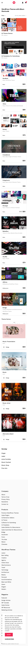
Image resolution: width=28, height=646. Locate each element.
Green (3, 584)
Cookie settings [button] (9, 639)
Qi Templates (5, 525)
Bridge (7, 347)
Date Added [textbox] (22, 15)
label (3, 456)
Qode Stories (5, 605)
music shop (5, 465)
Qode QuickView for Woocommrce (11, 530)
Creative (3, 558)
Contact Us (4, 504)
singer (3, 453)
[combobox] (19, 15)
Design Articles (5, 600)
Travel (3, 567)
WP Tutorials (5, 603)
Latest (3, 553)
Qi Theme (4, 520)
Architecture (5, 572)
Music (4, 84)
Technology (4, 570)
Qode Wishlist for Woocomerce (10, 527)
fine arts (4, 468)
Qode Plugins (5, 515)
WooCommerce (6, 565)
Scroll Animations (6, 579)
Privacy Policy (5, 499)
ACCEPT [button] (9, 634)
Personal (4, 577)
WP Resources (5, 607)
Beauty (3, 575)
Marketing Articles (6, 610)
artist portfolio (6, 459)
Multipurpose (5, 288)
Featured (4, 598)
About (3, 494)
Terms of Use (5, 497)
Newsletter (4, 502)
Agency (3, 560)
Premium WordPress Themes (10, 513)
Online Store (5, 562)
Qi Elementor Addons (7, 518)
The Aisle (4, 539)
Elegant (3, 587)
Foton (3, 537)
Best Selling (4, 555)
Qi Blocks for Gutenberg (8, 522)
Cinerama (4, 544)
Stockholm (4, 534)
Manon (3, 542)
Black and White (6, 582)
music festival (6, 462)
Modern (3, 589)
